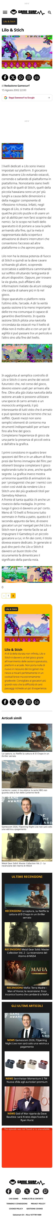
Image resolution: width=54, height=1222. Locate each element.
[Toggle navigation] (5, 12)
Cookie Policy (16, 1208)
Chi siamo (13, 1198)
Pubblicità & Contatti (32, 1198)
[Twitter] (28, 1191)
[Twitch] (45, 1191)
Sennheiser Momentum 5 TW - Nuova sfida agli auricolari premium (27, 1080)
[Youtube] (37, 1191)
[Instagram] (19, 1191)
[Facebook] (10, 1191)
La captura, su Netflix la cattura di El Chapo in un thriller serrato (27, 914)
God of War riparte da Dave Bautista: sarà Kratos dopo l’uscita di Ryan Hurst (27, 1117)
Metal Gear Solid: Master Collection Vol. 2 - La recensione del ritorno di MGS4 (27, 953)
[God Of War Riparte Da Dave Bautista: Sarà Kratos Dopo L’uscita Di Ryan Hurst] (27, 1098)
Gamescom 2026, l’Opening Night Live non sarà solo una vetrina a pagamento (27, 1043)
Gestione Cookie (34, 1208)
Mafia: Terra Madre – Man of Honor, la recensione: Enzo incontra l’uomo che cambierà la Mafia (27, 991)
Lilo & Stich (9, 21)
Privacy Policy (38, 1203)
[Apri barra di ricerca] (49, 12)
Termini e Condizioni (16, 1203)
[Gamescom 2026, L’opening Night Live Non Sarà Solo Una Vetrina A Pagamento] (27, 1025)
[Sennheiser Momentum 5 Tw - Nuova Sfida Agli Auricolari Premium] (27, 1063)
